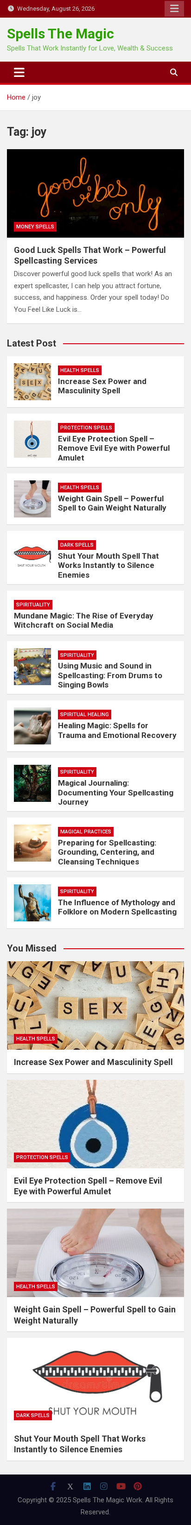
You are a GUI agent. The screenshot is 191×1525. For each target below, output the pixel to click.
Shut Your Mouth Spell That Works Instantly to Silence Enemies (108, 565)
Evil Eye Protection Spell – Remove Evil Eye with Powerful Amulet (114, 448)
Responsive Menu (174, 9)
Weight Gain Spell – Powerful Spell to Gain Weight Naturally (112, 503)
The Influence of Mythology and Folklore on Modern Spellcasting (117, 907)
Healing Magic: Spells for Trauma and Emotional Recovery (117, 730)
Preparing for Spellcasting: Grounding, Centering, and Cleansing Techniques (107, 852)
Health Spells (79, 370)
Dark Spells (77, 545)
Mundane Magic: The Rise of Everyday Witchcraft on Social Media (83, 620)
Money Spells (35, 227)
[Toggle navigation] (19, 72)
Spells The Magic (60, 33)
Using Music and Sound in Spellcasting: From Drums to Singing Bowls (110, 675)
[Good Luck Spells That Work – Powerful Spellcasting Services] (95, 193)
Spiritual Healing (84, 715)
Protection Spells (86, 428)
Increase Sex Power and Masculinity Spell (102, 386)
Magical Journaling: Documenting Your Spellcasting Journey (115, 792)
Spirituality (33, 605)
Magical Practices (85, 832)
